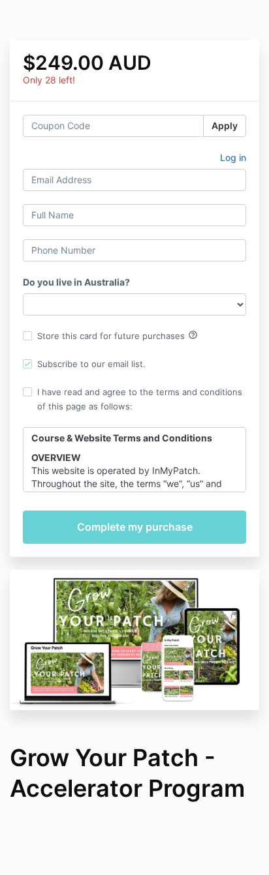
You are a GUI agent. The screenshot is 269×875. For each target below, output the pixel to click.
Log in (233, 157)
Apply (225, 125)
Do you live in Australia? (76, 282)
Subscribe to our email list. (91, 364)
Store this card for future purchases (117, 335)
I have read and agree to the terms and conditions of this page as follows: (139, 399)
